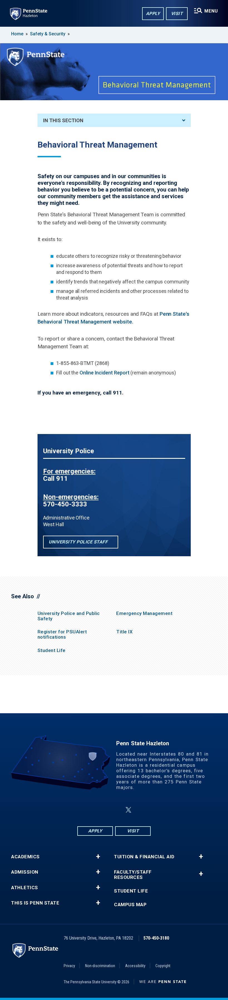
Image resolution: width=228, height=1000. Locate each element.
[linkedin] (115, 810)
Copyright (162, 966)
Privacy (69, 966)
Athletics (24, 887)
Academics (25, 856)
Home (17, 33)
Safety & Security (47, 33)
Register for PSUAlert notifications (62, 634)
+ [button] (98, 856)
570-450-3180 (156, 938)
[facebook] (86, 810)
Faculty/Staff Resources (133, 874)
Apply (153, 13)
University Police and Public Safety (69, 616)
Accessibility (135, 966)
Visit (177, 13)
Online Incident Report (104, 373)
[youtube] (142, 810)
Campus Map (130, 904)
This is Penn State (35, 903)
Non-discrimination (100, 966)
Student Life (52, 650)
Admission (24, 872)
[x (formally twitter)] (128, 810)
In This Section (63, 120)
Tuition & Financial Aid (144, 856)
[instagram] (101, 810)
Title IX (124, 631)
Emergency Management (144, 613)
